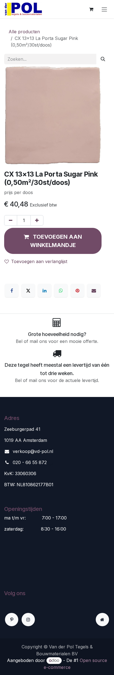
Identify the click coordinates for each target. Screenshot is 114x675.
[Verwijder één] (10, 220)
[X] (28, 290)
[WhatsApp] (61, 290)
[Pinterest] (77, 290)
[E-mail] (93, 290)
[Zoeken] (103, 59)
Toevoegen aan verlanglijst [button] (39, 261)
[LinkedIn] (44, 290)
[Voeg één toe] (36, 220)
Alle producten (24, 31)
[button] (53, 241)
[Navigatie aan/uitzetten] (104, 9)
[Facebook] (11, 290)
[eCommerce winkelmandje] (91, 9)
